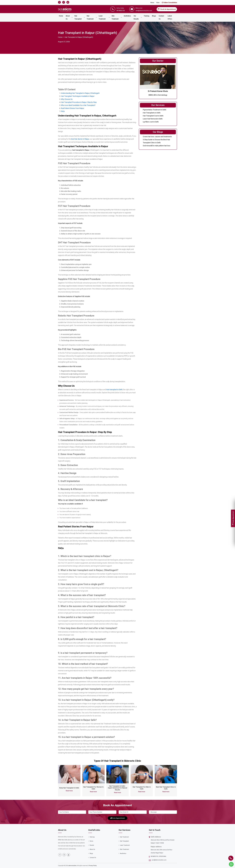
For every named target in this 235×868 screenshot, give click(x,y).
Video (158, 2)
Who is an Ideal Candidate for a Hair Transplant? (78, 105)
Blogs (154, 16)
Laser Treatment (102, 17)
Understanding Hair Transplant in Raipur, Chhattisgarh (80, 93)
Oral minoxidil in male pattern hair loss (156, 146)
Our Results (136, 17)
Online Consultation (170, 2)
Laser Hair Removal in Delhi (152, 119)
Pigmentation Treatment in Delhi (154, 110)
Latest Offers (170, 17)
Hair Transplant (78, 17)
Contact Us (161, 17)
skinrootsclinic (72, 865)
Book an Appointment (168, 9)
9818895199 (154, 856)
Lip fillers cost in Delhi (151, 122)
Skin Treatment (115, 17)
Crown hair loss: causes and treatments (157, 137)
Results (92, 845)
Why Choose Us (67, 99)
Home (61, 16)
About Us (68, 17)
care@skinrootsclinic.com (159, 860)
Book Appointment (118, 818)
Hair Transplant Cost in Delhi (153, 116)
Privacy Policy (93, 865)
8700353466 (162, 856)
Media (152, 2)
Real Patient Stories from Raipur (72, 108)
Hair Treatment (90, 17)
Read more (69, 791)
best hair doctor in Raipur (80, 139)
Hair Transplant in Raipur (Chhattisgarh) (79, 37)
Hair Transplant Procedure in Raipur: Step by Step (79, 102)
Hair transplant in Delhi (114, 389)
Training (146, 16)
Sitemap (92, 837)
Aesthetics (127, 16)
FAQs (63, 111)
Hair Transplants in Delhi (151, 113)
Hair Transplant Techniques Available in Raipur (77, 96)
